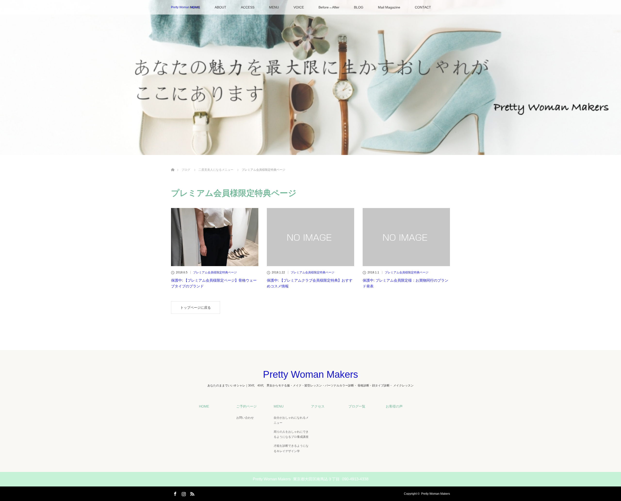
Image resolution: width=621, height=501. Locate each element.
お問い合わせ (245, 417)
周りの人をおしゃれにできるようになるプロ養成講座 (291, 434)
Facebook (174, 493)
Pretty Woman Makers (185, 7)
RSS (191, 493)
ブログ (185, 169)
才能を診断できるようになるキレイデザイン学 (291, 448)
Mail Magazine (389, 7)
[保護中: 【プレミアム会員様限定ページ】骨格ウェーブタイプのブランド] (214, 237)
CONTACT (423, 7)
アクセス (318, 406)
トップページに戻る (195, 307)
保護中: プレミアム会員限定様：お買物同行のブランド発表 (405, 283)
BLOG (358, 7)
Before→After (329, 7)
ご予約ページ (246, 406)
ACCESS (247, 7)
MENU (274, 7)
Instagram (183, 493)
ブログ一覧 (356, 406)
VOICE (299, 7)
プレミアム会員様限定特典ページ (215, 272)
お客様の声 (394, 406)
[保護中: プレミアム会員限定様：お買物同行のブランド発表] (406, 237)
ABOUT (220, 7)
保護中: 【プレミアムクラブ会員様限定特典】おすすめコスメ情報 (309, 283)
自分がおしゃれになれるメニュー (291, 420)
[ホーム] (172, 164)
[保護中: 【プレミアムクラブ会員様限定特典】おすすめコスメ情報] (310, 237)
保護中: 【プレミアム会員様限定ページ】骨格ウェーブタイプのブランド (214, 283)
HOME (204, 406)
